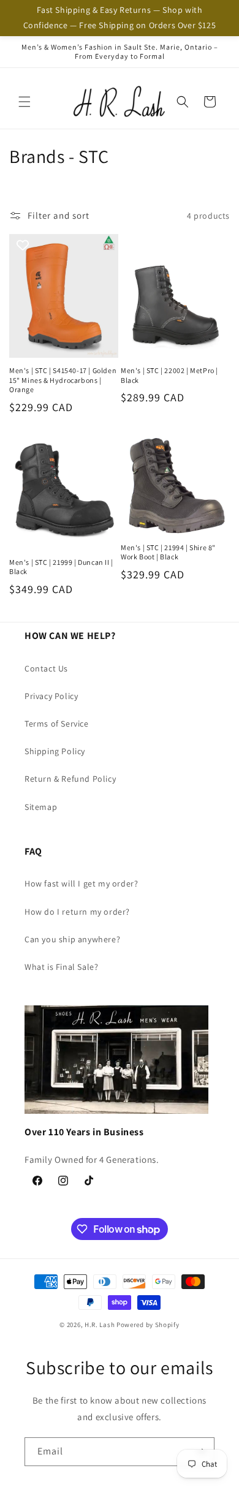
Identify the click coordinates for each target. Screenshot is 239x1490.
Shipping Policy (55, 751)
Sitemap (41, 806)
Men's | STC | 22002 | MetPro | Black (169, 375)
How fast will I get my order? (81, 883)
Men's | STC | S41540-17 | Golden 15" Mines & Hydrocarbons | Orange (62, 380)
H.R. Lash (100, 1324)
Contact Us (46, 668)
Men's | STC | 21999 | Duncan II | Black (61, 567)
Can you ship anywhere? (72, 939)
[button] (24, 101)
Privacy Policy (51, 696)
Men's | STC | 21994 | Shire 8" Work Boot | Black (168, 552)
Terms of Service (57, 723)
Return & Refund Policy (70, 778)
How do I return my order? (77, 911)
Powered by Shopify (148, 1324)
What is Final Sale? (61, 966)
